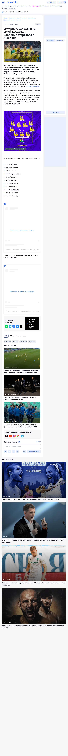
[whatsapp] (6, 326)
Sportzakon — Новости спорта (12, 20)
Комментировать (33, 451)
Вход (39, 441)
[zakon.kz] (12, 2)
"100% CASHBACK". (33, 87)
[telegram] (10, 326)
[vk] (17, 326)
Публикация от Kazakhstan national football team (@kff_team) (22, 249)
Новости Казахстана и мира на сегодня (15, 18)
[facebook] (13, 326)
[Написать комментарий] (22, 446)
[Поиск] (64, 2)
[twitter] (21, 326)
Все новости (31, 18)
